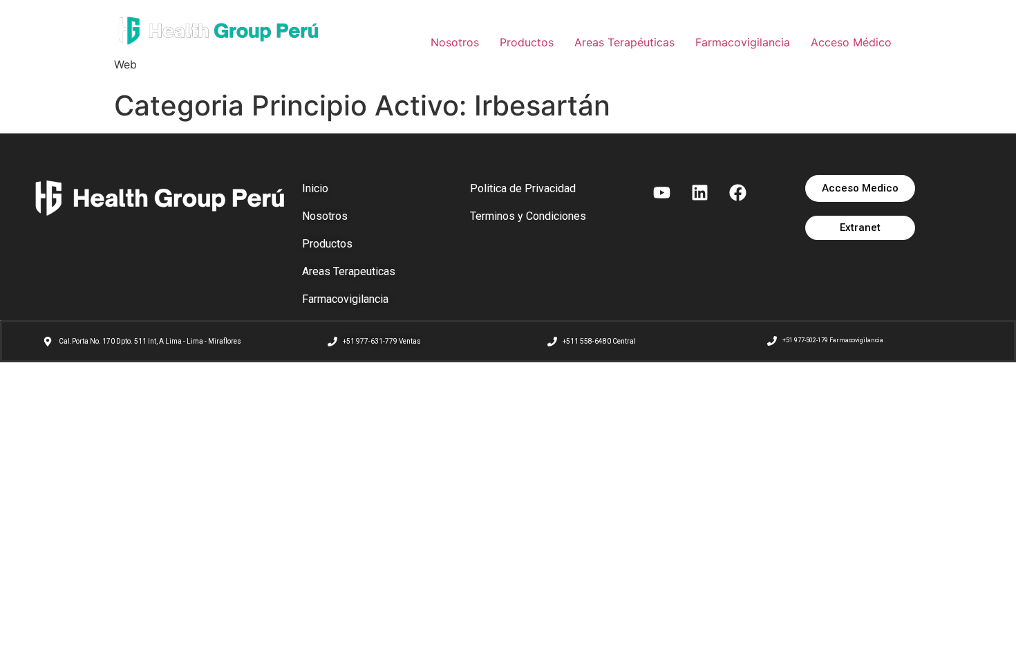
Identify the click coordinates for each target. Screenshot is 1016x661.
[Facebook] (738, 192)
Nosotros (455, 42)
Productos (527, 42)
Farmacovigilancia (742, 42)
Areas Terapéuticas (624, 42)
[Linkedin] (700, 192)
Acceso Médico (851, 42)
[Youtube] (662, 192)
